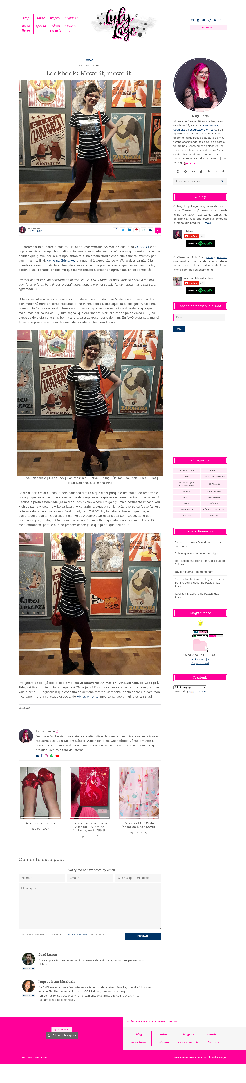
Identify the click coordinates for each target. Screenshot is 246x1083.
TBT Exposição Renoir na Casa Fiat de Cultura (200, 562)
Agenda (41, 26)
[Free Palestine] (200, 634)
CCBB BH (142, 247)
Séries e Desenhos (214, 510)
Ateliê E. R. (70, 28)
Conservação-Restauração (187, 484)
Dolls (186, 491)
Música (214, 503)
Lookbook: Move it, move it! (89, 73)
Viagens (214, 516)
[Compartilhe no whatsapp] (143, 229)
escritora (179, 129)
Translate (202, 691)
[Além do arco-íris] (40, 792)
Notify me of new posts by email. (92, 870)
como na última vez (61, 260)
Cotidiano (214, 484)
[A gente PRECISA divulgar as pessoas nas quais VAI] (9, 1024)
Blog (26, 18)
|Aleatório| (200, 659)
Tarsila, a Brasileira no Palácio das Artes (197, 595)
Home (161, 1022)
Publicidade (186, 510)
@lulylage (61, 1029)
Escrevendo (214, 491)
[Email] (37, 756)
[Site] (57, 731)
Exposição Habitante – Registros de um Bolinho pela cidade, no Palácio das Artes (200, 583)
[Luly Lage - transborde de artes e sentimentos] (123, 24)
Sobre (41, 18)
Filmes (186, 497)
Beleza (214, 471)
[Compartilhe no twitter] (123, 229)
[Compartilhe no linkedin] (130, 229)
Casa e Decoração (214, 477)
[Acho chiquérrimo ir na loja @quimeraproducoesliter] (92, 1024)
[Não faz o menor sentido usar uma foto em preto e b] (72, 1024)
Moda (89, 60)
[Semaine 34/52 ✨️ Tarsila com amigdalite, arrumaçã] (51, 1024)
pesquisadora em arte (202, 129)
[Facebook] (41, 756)
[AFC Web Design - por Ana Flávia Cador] (217, 1057)
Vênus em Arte (55, 28)
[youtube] (204, 20)
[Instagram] (46, 756)
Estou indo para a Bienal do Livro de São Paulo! (198, 544)
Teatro (187, 516)
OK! (179, 329)
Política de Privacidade (141, 1022)
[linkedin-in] (220, 20)
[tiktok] (209, 20)
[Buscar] (222, 181)
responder (29, 969)
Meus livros (26, 28)
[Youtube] (57, 756)
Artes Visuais (186, 471)
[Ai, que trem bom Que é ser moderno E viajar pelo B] (113, 1024)
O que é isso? (200, 663)
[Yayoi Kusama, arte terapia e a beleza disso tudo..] (30, 1024)
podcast (222, 257)
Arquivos (71, 18)
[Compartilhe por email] (150, 229)
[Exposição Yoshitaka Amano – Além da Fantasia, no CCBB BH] (90, 792)
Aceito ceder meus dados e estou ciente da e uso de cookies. (64, 934)
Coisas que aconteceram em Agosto (198, 553)
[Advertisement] (200, 394)
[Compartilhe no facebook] (116, 229)
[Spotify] (51, 756)
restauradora (210, 125)
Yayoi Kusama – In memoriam (194, 571)
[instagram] (192, 20)
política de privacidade (77, 934)
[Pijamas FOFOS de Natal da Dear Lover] (139, 792)
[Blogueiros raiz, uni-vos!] (185, 634)
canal (209, 257)
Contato (173, 1022)
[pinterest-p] (215, 20)
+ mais (206, 222)
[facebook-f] (225, 20)
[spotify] (198, 20)
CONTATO (210, 28)
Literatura (214, 497)
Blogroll (55, 18)
